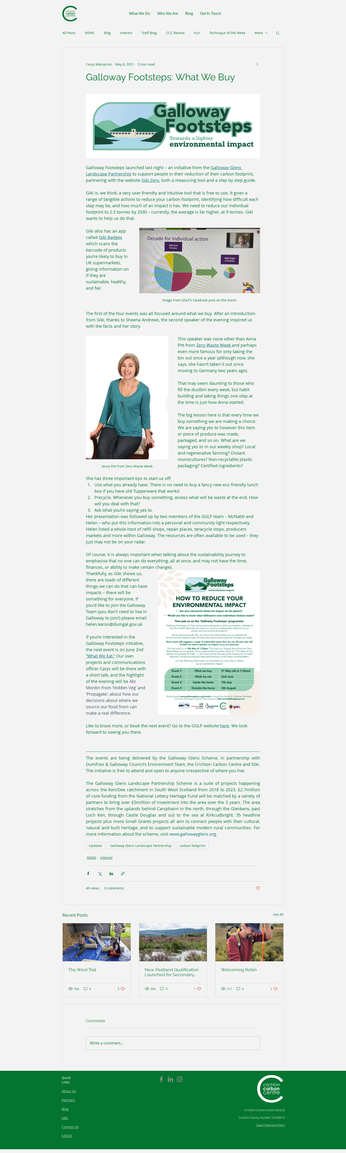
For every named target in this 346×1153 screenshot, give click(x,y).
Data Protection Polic (269, 1125)
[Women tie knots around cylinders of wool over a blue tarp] (97, 942)
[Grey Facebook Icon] (161, 1079)
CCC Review (175, 33)
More (259, 33)
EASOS (67, 1136)
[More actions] (257, 64)
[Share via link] (123, 873)
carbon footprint (192, 845)
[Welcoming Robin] (249, 942)
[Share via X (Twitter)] (99, 873)
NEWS (89, 33)
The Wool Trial (82, 969)
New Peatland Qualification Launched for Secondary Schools (172, 972)
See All (278, 914)
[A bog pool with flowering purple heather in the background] (173, 942)
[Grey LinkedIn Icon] (170, 1079)
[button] (277, 33)
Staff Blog (149, 33)
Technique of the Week (227, 33)
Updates (95, 845)
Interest (126, 33)
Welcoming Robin (239, 969)
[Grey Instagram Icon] (179, 1079)
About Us (69, 1091)
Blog (107, 33)
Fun (197, 33)
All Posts (69, 33)
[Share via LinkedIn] (111, 873)
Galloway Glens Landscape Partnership (141, 845)
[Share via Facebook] (88, 873)
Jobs (65, 1118)
